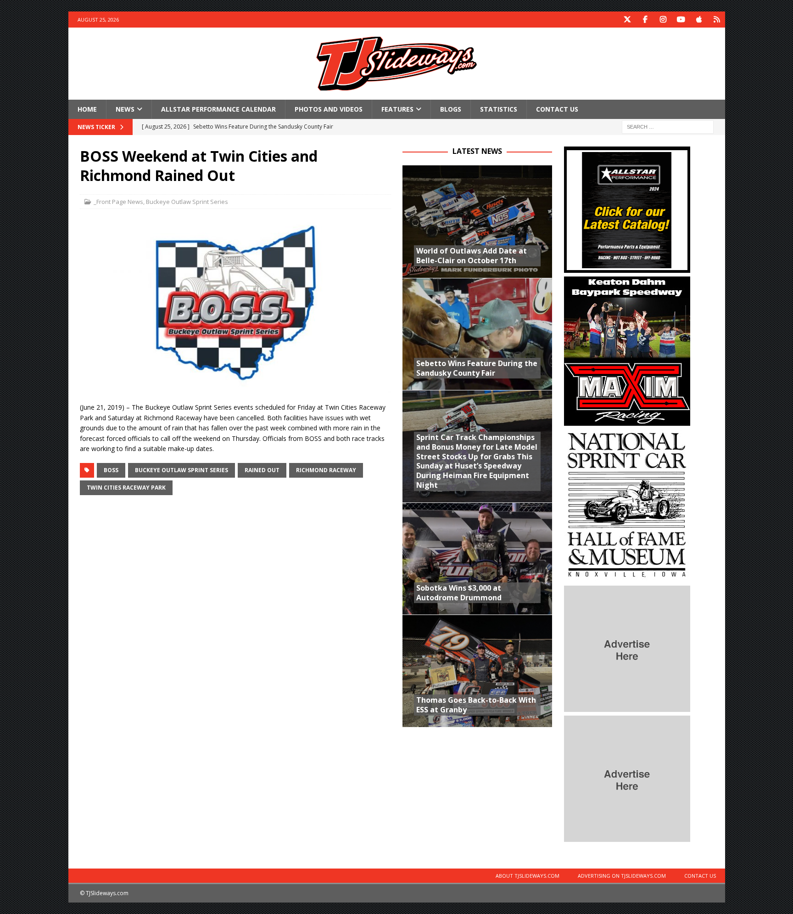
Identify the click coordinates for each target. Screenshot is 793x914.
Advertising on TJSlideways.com (622, 875)
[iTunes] (699, 19)
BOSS (111, 470)
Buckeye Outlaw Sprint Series (187, 201)
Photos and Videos (329, 109)
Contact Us (557, 109)
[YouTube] (681, 19)
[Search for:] (668, 126)
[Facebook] (645, 19)
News (125, 109)
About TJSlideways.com (527, 875)
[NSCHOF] (627, 576)
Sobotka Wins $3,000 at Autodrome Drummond (459, 593)
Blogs (450, 109)
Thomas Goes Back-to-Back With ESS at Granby (476, 705)
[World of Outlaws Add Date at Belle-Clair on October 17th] (477, 221)
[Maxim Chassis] (627, 420)
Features (397, 109)
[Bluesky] (717, 19)
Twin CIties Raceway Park (126, 487)
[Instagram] (663, 19)
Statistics (498, 109)
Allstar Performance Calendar (218, 109)
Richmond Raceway (326, 470)
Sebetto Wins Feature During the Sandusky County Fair (476, 368)
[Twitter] (628, 19)
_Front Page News (118, 201)
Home (87, 109)
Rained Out (262, 470)
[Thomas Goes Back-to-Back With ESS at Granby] (477, 671)
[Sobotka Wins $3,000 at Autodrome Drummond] (477, 558)
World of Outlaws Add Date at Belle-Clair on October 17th (471, 255)
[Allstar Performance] (627, 267)
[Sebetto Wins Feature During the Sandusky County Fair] (477, 334)
